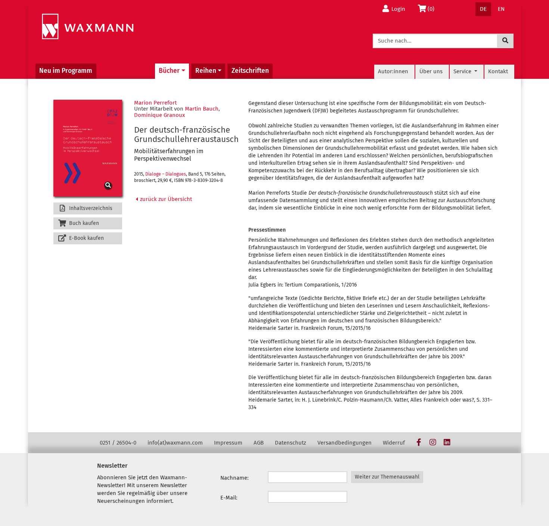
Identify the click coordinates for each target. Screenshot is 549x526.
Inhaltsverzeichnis (90, 208)
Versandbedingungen (344, 442)
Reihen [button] (205, 71)
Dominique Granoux (159, 115)
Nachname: (234, 477)
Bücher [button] (169, 71)
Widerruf (394, 442)
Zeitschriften (250, 71)
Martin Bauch (201, 108)
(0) (433, 8)
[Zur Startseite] (87, 26)
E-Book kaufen (86, 238)
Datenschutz (290, 442)
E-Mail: (229, 497)
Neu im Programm (65, 71)
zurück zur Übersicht (165, 199)
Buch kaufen (83, 223)
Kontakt (498, 71)
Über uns (431, 71)
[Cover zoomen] (87, 148)
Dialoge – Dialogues (165, 174)
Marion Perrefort (155, 102)
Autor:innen (393, 71)
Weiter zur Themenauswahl (387, 477)
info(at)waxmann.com (175, 442)
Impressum (228, 442)
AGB (259, 442)
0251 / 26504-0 (118, 442)
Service (463, 71)
